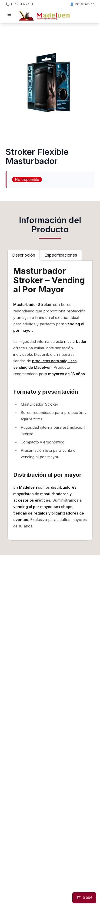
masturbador (75, 341)
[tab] (23, 255)
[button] (9, 15)
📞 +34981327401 (19, 4)
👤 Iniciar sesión (82, 4)
